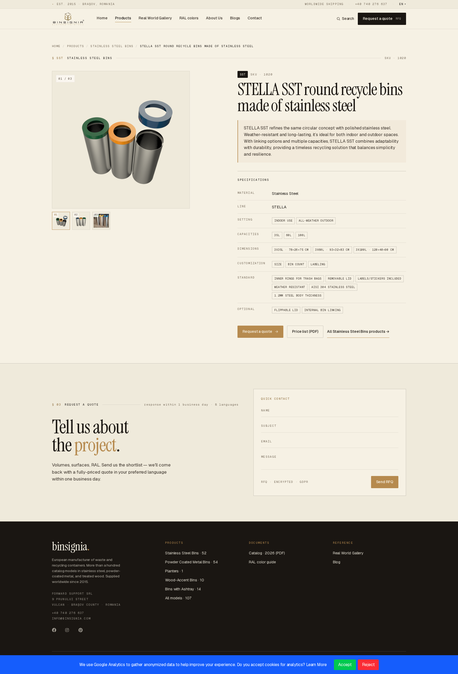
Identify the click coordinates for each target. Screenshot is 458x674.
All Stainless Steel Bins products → (358, 331)
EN (402, 4)
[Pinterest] (82, 631)
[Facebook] (56, 631)
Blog (337, 562)
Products (123, 18)
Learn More (316, 664)
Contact (255, 18)
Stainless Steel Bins (111, 46)
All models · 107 (178, 598)
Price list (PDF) (305, 331)
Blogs (235, 18)
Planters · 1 (174, 571)
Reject (368, 664)
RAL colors (189, 18)
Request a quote (382, 18)
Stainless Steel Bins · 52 (185, 553)
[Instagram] (69, 631)
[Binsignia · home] (68, 18)
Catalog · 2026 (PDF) (267, 553)
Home (102, 18)
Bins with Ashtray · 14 (183, 589)
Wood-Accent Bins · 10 (184, 580)
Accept (345, 664)
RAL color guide (262, 562)
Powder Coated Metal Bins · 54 (191, 562)
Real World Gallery (155, 18)
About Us (214, 18)
